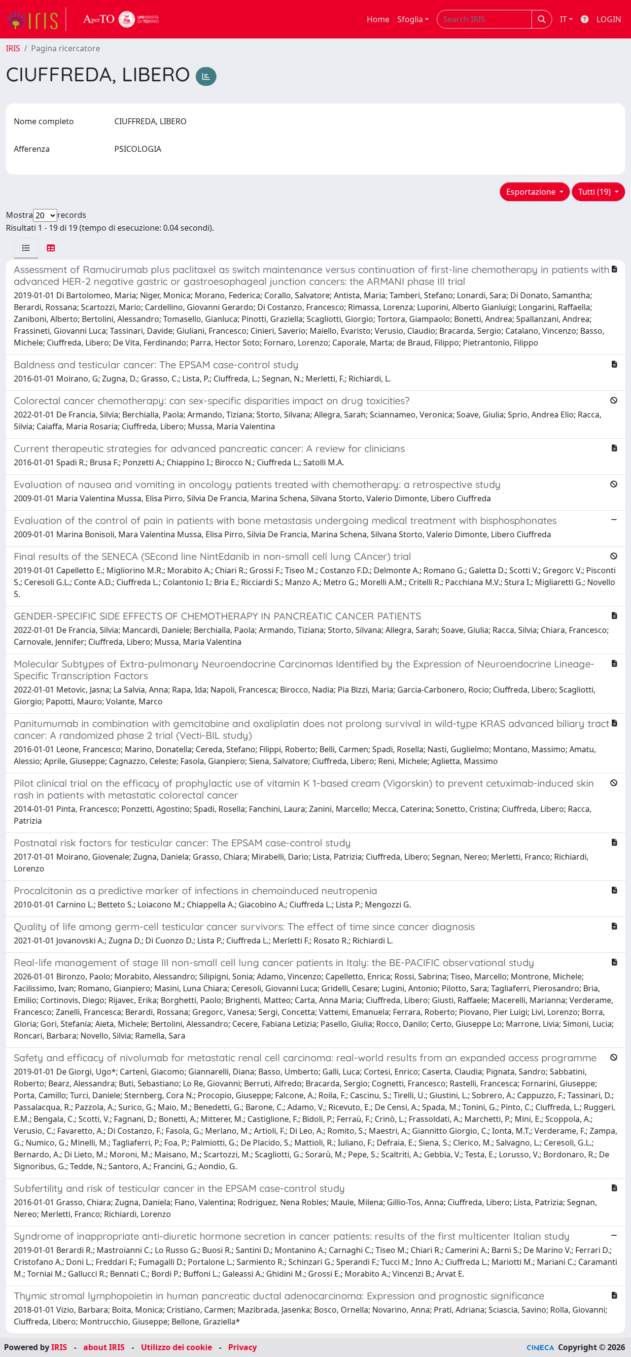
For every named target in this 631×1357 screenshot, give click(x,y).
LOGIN (608, 19)
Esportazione (532, 191)
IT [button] (563, 19)
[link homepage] (36, 19)
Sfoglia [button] (410, 19)
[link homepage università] (121, 19)
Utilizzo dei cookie (176, 1347)
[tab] (26, 248)
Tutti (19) (595, 191)
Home (378, 19)
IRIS (13, 48)
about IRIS (104, 1347)
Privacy (242, 1347)
